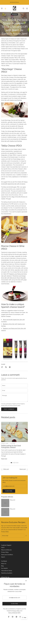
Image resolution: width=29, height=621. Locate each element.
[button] (11, 462)
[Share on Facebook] (2, 367)
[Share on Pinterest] (10, 367)
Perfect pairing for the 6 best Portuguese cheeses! (11, 446)
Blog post (12, 500)
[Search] (23, 8)
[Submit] (26, 535)
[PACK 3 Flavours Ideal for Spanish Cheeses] (14, 361)
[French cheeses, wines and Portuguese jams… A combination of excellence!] (1, 469)
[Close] (26, 580)
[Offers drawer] (5, 8)
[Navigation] (2, 8)
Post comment (9, 409)
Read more (4, 458)
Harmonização (14, 14)
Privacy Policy (4, 405)
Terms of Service (14, 405)
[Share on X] (6, 367)
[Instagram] (12, 617)
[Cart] (27, 8)
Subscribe (8, 491)
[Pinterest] (16, 617)
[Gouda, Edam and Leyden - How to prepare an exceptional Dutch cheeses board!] (27, 469)
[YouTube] (20, 617)
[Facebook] (8, 617)
